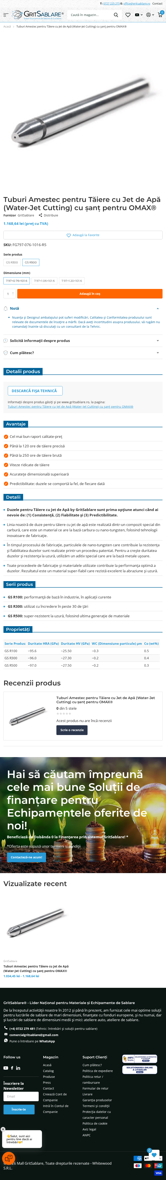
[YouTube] (5, 1068)
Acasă (7, 26)
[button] (83, 235)
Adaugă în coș (90, 294)
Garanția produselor (97, 1100)
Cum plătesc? (92, 1065)
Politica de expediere (98, 1071)
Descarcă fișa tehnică (34, 390)
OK (116, 15)
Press (47, 1082)
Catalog (48, 1071)
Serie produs (12, 254)
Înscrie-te (19, 1109)
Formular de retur (96, 1088)
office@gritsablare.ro (136, 3)
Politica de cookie (95, 1123)
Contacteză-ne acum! (26, 857)
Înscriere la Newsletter (13, 1086)
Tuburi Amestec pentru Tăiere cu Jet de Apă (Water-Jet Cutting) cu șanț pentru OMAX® (70, 407)
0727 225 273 (111, 3)
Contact (157, 3)
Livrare (88, 1094)
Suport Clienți (95, 1057)
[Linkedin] (18, 1068)
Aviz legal (89, 1129)
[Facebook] (12, 1068)
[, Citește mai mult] (139, 15)
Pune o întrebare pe (32, 1041)
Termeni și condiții (96, 1106)
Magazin (50, 1057)
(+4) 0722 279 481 (22, 1029)
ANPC (87, 1135)
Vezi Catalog (5, 15)
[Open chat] (8, 1158)
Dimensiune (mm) (16, 273)
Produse (49, 1077)
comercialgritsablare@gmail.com (34, 1035)
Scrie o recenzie (72, 730)
